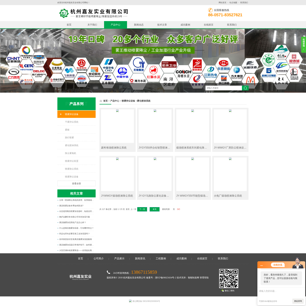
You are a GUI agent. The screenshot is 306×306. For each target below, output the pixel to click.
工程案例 (161, 258)
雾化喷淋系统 (71, 145)
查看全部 (76, 183)
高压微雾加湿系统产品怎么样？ (72, 222)
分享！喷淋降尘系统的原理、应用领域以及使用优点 (76, 200)
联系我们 (244, 2)
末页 (155, 209)
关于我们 (92, 24)
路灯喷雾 (69, 137)
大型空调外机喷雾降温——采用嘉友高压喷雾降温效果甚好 (76, 250)
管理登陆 (204, 277)
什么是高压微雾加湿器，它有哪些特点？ (76, 228)
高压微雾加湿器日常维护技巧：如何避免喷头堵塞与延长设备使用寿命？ (76, 245)
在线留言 (208, 24)
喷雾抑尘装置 (71, 161)
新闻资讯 (140, 258)
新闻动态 (139, 24)
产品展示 (119, 258)
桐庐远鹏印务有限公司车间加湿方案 (74, 217)
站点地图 (233, 2)
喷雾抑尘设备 (71, 114)
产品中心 (115, 24)
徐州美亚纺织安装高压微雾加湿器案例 (75, 239)
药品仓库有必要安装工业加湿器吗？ (74, 234)
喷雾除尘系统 (71, 169)
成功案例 (185, 24)
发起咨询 (298, 301)
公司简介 (99, 258)
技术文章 (162, 24)
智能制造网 (193, 277)
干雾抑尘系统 (71, 122)
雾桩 (67, 129)
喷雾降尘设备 (71, 176)
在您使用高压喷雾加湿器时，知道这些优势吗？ (76, 211)
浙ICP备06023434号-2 (165, 277)
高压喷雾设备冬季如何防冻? (71, 206)
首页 (69, 24)
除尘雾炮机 (70, 153)
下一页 (142, 209)
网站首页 (222, 2)
